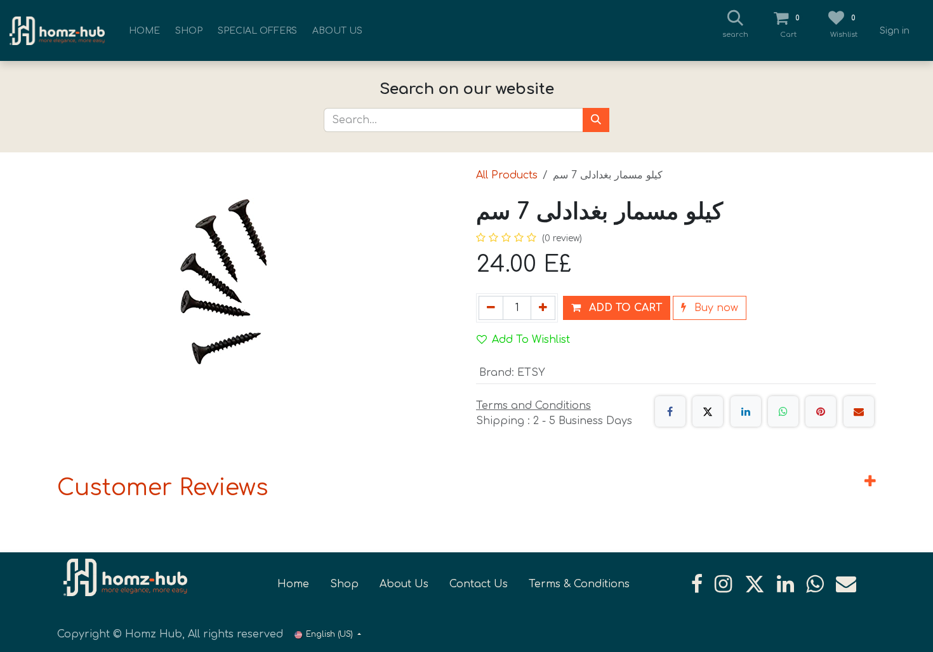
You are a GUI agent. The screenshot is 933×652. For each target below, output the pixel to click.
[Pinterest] (820, 411)
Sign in (895, 31)
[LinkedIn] (746, 411)
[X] (707, 411)
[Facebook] (670, 411)
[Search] (596, 120)
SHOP (188, 31)
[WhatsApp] (783, 411)
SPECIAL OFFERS (257, 31)
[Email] (859, 411)
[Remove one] (491, 308)
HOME (144, 31)
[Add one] (543, 308)
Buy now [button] (714, 308)
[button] (616, 308)
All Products (507, 175)
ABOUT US (337, 31)
